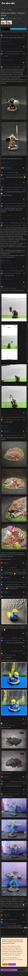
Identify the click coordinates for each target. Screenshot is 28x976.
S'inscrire (5, 964)
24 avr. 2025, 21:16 (10, 655)
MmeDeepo (5, 723)
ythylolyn (5, 174)
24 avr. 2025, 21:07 (16, 640)
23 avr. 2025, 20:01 (16, 435)
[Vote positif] (24, 47)
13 (25, 633)
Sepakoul (5, 53)
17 (25, 562)
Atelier (2, 18)
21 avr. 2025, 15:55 (14, 35)
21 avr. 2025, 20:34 (16, 174)
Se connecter (12, 964)
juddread (5, 435)
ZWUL (4, 35)
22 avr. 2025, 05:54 (16, 206)
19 (25, 776)
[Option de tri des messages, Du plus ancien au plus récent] (3, 29)
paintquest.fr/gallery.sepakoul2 (7, 59)
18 (25, 719)
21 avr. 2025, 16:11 (16, 53)
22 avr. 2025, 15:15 (16, 273)
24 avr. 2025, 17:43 (16, 584)
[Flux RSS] (21, 18)
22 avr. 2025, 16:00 (10, 288)
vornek (4, 286)
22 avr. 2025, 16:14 (14, 419)
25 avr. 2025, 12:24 (15, 783)
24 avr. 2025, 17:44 (16, 596)
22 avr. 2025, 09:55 (14, 225)
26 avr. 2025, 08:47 (14, 794)
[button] (2, 974)
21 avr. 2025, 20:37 (16, 189)
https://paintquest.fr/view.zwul (7, 43)
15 (25, 915)
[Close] (25, 940)
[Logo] (8, 3)
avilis (4, 794)
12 (25, 168)
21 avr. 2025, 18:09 (14, 67)
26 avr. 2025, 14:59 (10, 923)
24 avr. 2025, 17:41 (16, 569)
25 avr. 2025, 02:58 (10, 725)
